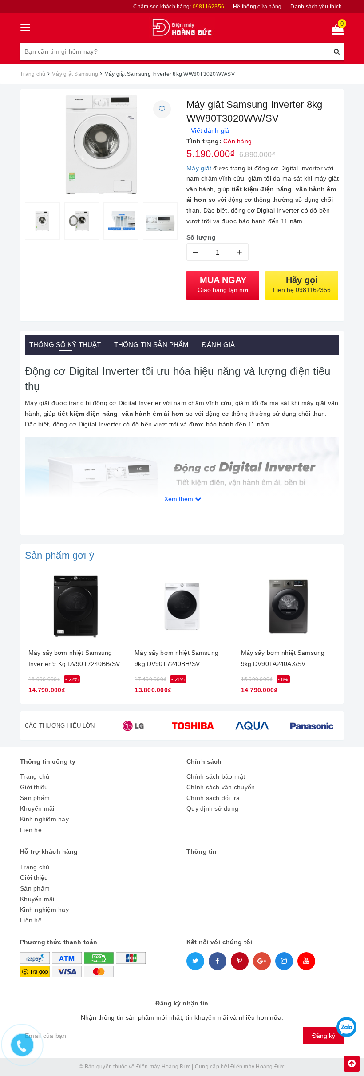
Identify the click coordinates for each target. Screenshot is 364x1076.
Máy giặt (198, 168)
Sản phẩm (35, 797)
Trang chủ (34, 776)
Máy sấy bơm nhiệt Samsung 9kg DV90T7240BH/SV (176, 658)
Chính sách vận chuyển (220, 787)
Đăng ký (323, 1035)
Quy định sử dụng (212, 808)
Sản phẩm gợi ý (59, 555)
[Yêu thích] (162, 109)
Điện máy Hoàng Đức (257, 1067)
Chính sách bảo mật (215, 776)
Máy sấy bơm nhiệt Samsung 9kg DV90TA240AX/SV (283, 658)
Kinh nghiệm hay (44, 819)
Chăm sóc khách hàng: (178, 7)
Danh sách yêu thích (316, 7)
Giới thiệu (34, 787)
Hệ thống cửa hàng (257, 7)
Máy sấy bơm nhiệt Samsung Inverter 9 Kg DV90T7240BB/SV (74, 658)
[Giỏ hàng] (335, 31)
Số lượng (201, 237)
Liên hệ (31, 829)
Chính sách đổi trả (213, 797)
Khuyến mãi (37, 808)
